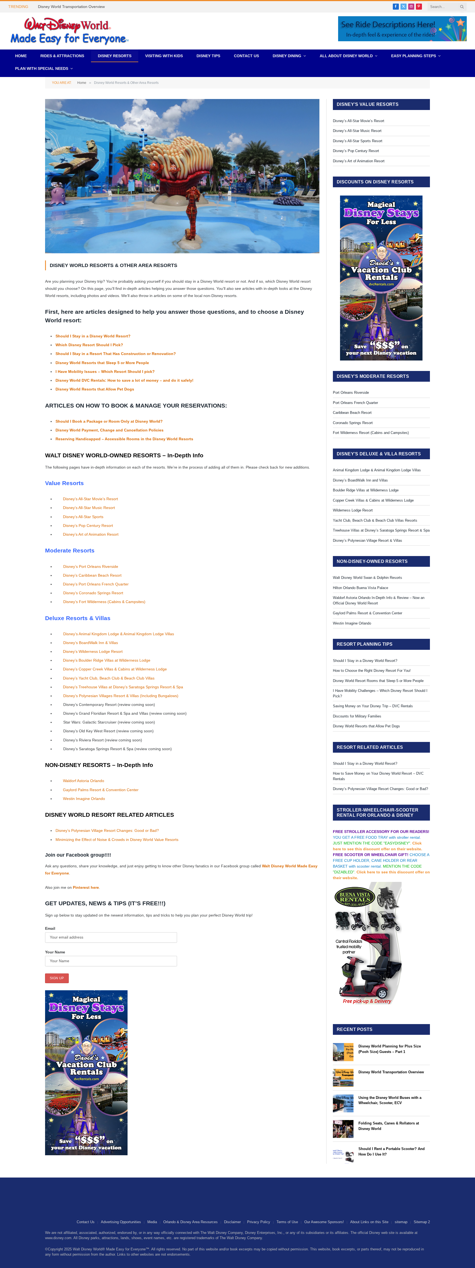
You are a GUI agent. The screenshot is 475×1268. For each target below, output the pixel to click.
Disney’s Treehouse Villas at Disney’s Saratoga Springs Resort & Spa (123, 687)
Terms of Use (287, 1222)
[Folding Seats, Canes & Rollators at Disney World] (343, 1129)
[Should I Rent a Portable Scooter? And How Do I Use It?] (343, 1155)
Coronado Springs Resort (353, 423)
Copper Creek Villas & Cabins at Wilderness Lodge (373, 500)
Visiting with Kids (164, 56)
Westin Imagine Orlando (84, 798)
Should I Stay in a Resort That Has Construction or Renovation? (116, 353)
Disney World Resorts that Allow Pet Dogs (95, 389)
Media (152, 1222)
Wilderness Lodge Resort (353, 510)
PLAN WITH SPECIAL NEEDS (41, 68)
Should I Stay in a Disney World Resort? (93, 336)
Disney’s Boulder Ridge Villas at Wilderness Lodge (106, 660)
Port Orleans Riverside (351, 392)
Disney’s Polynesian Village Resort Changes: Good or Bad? (107, 830)
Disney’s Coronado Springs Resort (93, 593)
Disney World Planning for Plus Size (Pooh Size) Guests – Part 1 (389, 1049)
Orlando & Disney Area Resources (190, 1222)
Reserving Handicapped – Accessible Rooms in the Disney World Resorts (124, 439)
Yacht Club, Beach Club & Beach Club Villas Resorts (375, 520)
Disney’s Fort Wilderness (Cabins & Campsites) (104, 601)
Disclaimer (232, 1222)
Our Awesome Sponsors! (324, 1222)
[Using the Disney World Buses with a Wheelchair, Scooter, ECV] (343, 1103)
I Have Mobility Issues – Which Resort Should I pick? (106, 371)
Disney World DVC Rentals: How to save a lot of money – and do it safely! (125, 380)
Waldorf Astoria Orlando (83, 781)
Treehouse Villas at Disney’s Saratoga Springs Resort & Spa (381, 530)
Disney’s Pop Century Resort (88, 525)
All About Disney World (346, 56)
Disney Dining (287, 56)
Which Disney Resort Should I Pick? (89, 345)
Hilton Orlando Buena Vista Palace (360, 588)
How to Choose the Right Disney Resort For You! (372, 671)
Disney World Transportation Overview (71, 6)
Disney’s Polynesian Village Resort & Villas (367, 540)
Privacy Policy (258, 1222)
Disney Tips (208, 56)
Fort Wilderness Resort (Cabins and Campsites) (371, 433)
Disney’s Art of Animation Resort (90, 534)
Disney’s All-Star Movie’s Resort (90, 499)
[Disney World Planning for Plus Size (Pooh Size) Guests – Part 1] (343, 1052)
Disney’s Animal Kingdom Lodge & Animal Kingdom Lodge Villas (118, 634)
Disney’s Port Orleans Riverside (90, 566)
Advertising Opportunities (121, 1222)
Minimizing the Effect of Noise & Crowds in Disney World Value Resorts (117, 839)
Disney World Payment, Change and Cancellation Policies (110, 430)
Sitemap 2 (422, 1222)
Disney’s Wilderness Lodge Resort (93, 651)
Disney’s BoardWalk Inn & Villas (90, 642)
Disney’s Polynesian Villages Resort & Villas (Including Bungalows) (120, 696)
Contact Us (246, 56)
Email (50, 928)
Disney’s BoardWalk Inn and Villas (360, 480)
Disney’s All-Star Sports (83, 517)
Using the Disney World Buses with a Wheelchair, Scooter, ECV (389, 1100)
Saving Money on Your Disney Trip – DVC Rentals (373, 706)
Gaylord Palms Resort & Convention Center (101, 790)
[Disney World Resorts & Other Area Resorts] (182, 252)
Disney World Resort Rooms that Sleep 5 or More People (378, 681)
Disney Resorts (114, 56)
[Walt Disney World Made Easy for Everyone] (69, 30)
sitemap (401, 1222)
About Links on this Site (369, 1222)
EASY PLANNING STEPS (413, 56)
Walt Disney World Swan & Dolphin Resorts (367, 578)
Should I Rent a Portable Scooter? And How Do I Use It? (391, 1151)
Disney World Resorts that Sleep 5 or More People (103, 363)
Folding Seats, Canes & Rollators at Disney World (388, 1126)
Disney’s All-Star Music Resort (89, 507)
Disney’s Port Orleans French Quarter (96, 584)
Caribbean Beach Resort (352, 413)
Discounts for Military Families (357, 716)
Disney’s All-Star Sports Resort (357, 141)
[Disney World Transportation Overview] (343, 1078)
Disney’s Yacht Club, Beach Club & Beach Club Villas (108, 678)
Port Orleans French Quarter (355, 403)
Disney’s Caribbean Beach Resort (92, 575)
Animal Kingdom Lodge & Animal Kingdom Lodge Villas (377, 470)
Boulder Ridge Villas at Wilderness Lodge (366, 490)
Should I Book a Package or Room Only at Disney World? (109, 421)
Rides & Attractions (62, 56)
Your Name (55, 952)
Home (21, 56)
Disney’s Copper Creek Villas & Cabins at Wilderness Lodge (115, 669)
